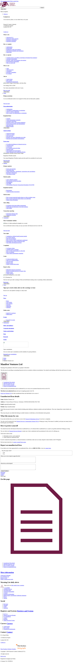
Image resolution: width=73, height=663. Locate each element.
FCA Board (9, 73)
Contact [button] (10, 632)
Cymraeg (5, 593)
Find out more (6, 103)
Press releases (9, 303)
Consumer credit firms (11, 121)
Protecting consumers (11, 41)
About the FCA (9, 37)
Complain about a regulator (12, 249)
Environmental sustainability (12, 61)
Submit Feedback (4, 470)
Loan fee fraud (9, 261)
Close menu (6, 91)
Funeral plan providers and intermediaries (15, 123)
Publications (6, 322)
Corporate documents (8, 328)
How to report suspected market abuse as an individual (18, 198)
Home (4, 358)
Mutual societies (10, 126)
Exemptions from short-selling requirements (16, 205)
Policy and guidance (8, 325)
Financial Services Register (15, 431)
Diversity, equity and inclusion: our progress (16, 60)
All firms (8, 118)
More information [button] (7, 572)
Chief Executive (10, 69)
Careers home (9, 79)
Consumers (5, 217)
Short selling (9, 208)
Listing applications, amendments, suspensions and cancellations (20, 171)
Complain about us (7, 589)
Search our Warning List (6, 393)
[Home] (8, 6)
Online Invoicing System (9, 620)
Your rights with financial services (14, 242)
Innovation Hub (9, 125)
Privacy (5, 596)
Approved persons (10, 133)
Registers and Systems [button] (25, 611)
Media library (9, 314)
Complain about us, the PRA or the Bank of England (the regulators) (21, 57)
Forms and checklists (11, 169)
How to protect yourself (8, 384)
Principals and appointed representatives (15, 138)
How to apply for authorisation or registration (16, 113)
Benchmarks (9, 190)
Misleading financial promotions (13, 269)
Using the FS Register (5, 575)
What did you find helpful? (7, 463)
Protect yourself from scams (12, 264)
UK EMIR (8, 183)
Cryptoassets (9, 146)
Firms (4, 93)
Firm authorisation (8, 106)
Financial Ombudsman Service (32, 419)
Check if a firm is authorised (12, 111)
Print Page (3, 472)
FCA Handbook (7, 616)
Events (5, 317)
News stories (9, 302)
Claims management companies (13, 120)
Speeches (8, 304)
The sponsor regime (10, 174)
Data (4, 334)
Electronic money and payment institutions (15, 122)
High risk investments (11, 238)
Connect (5, 617)
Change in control (10, 134)
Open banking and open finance (13, 150)
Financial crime (9, 149)
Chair (7, 68)
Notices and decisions (8, 331)
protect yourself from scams (19, 442)
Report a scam (9, 272)
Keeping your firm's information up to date (15, 137)
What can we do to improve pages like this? (10, 456)
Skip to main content (5, 1)
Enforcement (9, 48)
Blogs (7, 301)
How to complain (10, 252)
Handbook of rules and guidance (13, 49)
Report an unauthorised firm (9, 386)
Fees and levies (9, 136)
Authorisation (9, 47)
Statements (8, 306)
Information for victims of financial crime (15, 241)
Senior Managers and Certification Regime (15, 152)
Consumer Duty (9, 145)
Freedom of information (8, 594)
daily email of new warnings (17, 585)
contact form (48, 448)
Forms (5, 339)
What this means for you (8, 383)
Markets (5, 163)
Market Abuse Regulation (12, 200)
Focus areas (6, 141)
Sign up (5, 295)
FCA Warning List (5, 576)
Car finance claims (10, 248)
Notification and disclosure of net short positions (17, 206)
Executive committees (11, 72)
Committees (9, 71)
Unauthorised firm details (9, 382)
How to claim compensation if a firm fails (15, 250)
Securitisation (9, 182)
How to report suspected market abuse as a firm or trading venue (20, 197)
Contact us (5, 31)
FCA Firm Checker (10, 237)
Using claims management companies (14, 253)
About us (5, 14)
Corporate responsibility (11, 59)
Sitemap (5, 598)
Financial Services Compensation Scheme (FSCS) (27, 421)
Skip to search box (14, 1)
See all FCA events (10, 320)
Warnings (8, 307)
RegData (5, 619)
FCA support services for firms (13, 148)
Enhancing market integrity (12, 38)
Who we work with (10, 62)
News (4, 285)
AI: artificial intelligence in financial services (16, 144)
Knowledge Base (10, 170)
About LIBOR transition (11, 179)
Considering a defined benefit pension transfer (16, 236)
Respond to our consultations (9, 354)
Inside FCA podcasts (11, 313)
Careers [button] (10, 623)
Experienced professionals (12, 81)
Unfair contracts (9, 273)
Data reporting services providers (13, 181)
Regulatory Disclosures (11, 172)
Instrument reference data (12, 213)
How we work (6, 90)
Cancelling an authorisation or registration (15, 110)
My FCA (5, 614)
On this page (4, 373)
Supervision (9, 52)
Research (5, 336)
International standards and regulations (15, 50)
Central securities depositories (13, 191)
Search (2, 7)
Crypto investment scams (12, 259)
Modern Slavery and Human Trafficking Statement (14, 595)
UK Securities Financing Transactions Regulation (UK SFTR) (20, 184)
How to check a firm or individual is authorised (16, 240)
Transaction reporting (11, 215)
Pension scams (9, 262)
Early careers (9, 80)
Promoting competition (11, 40)
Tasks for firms (7, 130)
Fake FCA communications (12, 260)
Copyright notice (7, 590)
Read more (5, 282)
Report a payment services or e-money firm (16, 271)
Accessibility (7, 587)
